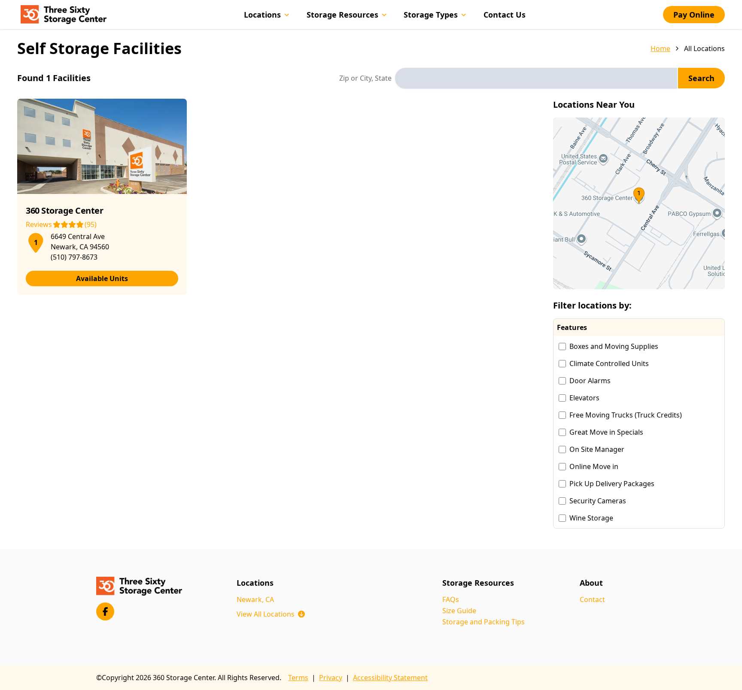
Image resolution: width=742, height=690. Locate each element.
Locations (262, 14)
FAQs (450, 599)
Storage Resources (342, 14)
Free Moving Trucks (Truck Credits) (625, 415)
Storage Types (431, 14)
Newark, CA (255, 599)
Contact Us (505, 14)
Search (701, 78)
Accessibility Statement (390, 677)
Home (660, 48)
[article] (102, 197)
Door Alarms (590, 380)
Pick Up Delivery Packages (611, 483)
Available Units (102, 278)
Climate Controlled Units (609, 363)
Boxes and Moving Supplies (613, 346)
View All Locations (271, 614)
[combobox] (536, 78)
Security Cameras (597, 500)
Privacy (330, 677)
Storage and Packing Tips (483, 621)
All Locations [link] (704, 48)
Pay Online (694, 14)
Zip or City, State (365, 78)
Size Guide (459, 610)
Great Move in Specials (606, 432)
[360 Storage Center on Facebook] (105, 611)
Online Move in (593, 466)
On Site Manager (596, 449)
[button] (639, 203)
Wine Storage (591, 518)
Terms (298, 677)
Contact (592, 599)
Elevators (584, 397)
